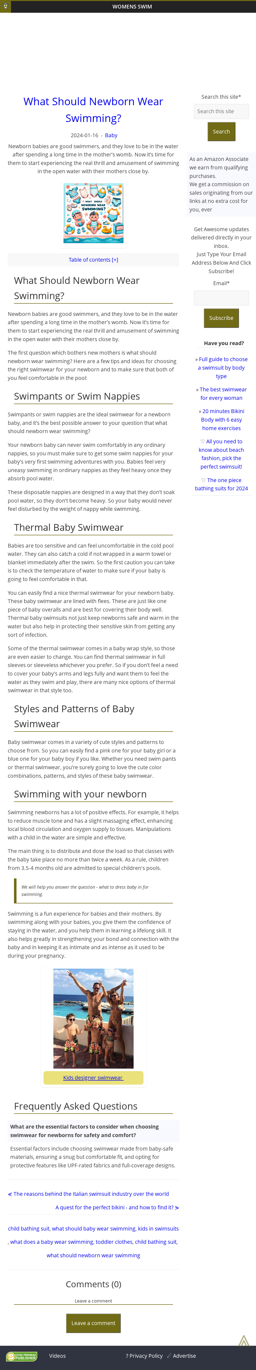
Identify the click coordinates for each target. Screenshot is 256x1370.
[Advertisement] (128, 53)
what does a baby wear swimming (51, 1241)
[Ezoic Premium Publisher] (21, 1359)
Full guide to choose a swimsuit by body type (223, 367)
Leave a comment (93, 1323)
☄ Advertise (181, 1355)
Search (221, 131)
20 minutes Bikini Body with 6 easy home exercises (222, 419)
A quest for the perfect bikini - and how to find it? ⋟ (117, 1207)
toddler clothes (114, 1241)
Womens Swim (132, 6)
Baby (111, 135)
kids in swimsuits (158, 1228)
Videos (57, 1355)
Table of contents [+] (93, 259)
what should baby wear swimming (94, 1228)
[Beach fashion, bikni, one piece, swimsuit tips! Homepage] (5, 7)
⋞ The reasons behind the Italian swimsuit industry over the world (88, 1193)
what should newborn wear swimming (93, 1255)
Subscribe (221, 317)
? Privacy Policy (144, 1355)
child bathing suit (29, 1228)
